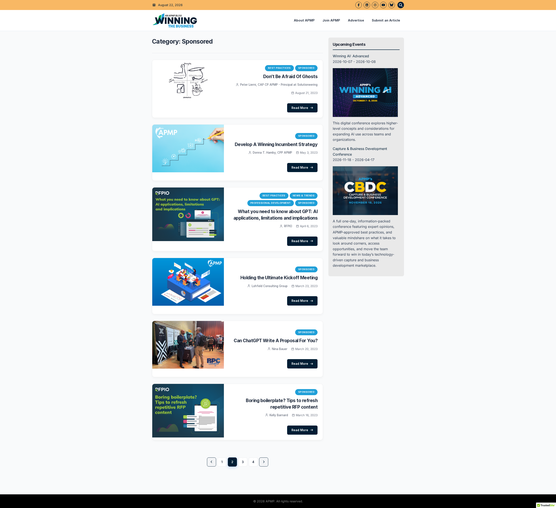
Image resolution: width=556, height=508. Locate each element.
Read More (299, 108)
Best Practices (279, 67)
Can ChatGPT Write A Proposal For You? (276, 340)
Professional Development (270, 202)
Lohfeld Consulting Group (270, 286)
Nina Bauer (279, 349)
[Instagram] (375, 5)
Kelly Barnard (279, 415)
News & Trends (304, 195)
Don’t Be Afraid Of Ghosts (290, 76)
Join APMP (331, 20)
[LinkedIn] (367, 5)
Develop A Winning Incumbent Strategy (276, 144)
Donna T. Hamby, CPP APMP (272, 152)
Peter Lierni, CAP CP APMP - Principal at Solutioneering (279, 84)
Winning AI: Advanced (351, 56)
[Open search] (400, 5)
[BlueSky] (391, 5)
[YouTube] (383, 5)
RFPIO (288, 226)
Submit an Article (386, 20)
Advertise (356, 20)
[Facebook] (358, 5)
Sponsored (306, 67)
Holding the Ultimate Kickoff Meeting (279, 277)
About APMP (304, 20)
